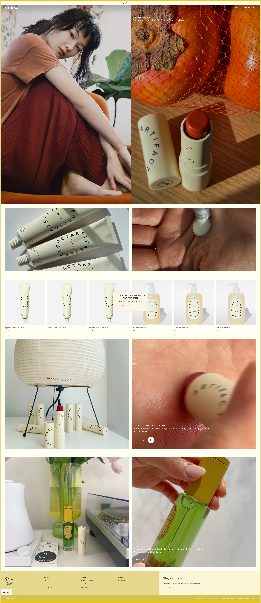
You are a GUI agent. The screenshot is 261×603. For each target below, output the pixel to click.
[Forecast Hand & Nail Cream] (67, 302)
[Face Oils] (67, 512)
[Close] (145, 295)
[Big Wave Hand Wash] (152, 302)
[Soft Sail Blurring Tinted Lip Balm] (195, 105)
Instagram (121, 581)
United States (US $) (14, 598)
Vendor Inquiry (48, 587)
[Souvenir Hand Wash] (236, 302)
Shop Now (140, 440)
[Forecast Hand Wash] (194, 302)
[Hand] (67, 239)
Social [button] (121, 577)
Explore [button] (46, 577)
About (45, 581)
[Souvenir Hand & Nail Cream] (109, 302)
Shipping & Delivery (86, 581)
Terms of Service (227, 598)
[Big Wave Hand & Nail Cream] (25, 302)
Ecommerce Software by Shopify (245, 598)
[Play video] (151, 440)
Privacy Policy (215, 598)
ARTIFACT (202, 598)
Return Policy (84, 584)
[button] (230, 8)
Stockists (46, 584)
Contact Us (84, 587)
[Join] (143, 305)
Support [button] (83, 577)
